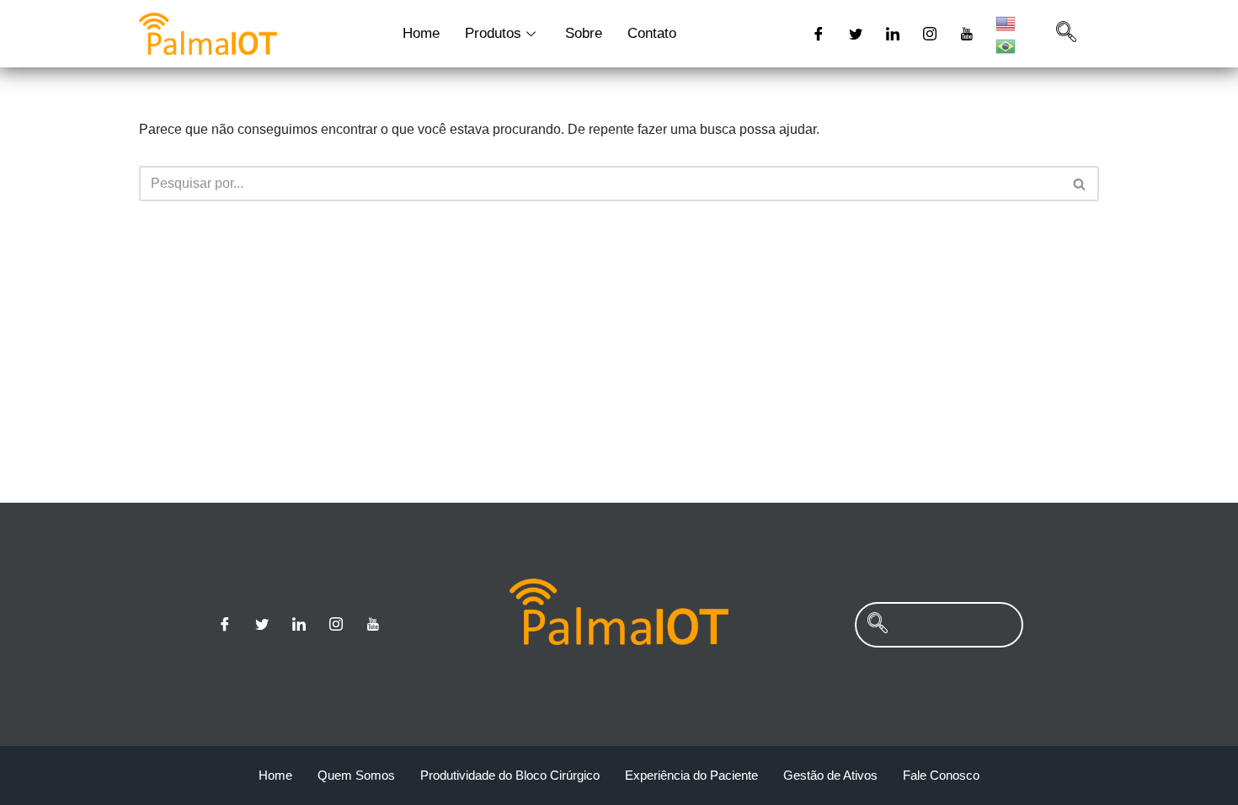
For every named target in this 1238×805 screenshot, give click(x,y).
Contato (651, 33)
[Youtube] (966, 33)
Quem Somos (356, 775)
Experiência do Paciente (691, 775)
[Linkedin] (892, 33)
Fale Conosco (941, 775)
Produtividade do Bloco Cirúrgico (510, 775)
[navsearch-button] (1066, 34)
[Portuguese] (1006, 45)
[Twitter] (855, 33)
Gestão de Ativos (830, 775)
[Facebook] (818, 33)
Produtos (493, 33)
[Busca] (1080, 183)
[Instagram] (929, 33)
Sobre (583, 33)
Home (421, 33)
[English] (1006, 22)
